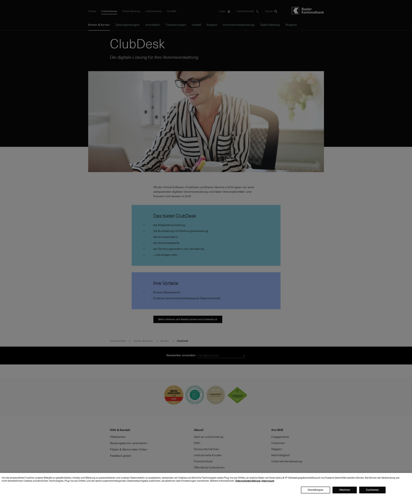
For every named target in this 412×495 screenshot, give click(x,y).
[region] (206, 484)
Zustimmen (372, 489)
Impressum (267, 481)
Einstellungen (315, 489)
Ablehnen (344, 489)
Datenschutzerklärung (248, 481)
